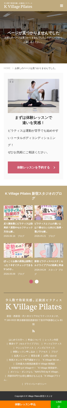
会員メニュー (20, 355)
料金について (34, 339)
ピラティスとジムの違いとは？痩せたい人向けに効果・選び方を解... (48, 227)
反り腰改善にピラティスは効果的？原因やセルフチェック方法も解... (18, 227)
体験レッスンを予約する (33, 167)
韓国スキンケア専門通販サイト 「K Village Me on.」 (35, 360)
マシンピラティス (25, 347)
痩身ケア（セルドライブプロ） (24, 343)
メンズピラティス (46, 347)
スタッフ (52, 270)
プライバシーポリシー (35, 384)
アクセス (43, 351)
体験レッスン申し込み (24, 351)
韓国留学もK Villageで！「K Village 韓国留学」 (35, 368)
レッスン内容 (51, 339)
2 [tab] (37, 281)
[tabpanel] (34, 240)
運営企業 (35, 355)
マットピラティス (53, 343)
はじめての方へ (16, 339)
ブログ (21, 236)
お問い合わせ (50, 355)
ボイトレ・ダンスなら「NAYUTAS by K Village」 (35, 372)
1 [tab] (31, 281)
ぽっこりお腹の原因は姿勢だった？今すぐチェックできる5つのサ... (18, 265)
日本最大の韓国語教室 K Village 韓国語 (35, 364)
